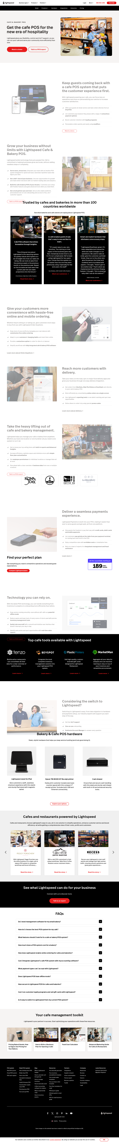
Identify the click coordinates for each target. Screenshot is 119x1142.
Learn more (16, 673)
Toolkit (66, 1083)
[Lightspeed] (8, 2)
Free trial (111, 3)
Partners (66, 1068)
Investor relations (85, 1080)
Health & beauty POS (24, 1082)
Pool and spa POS (24, 1092)
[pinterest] (61, 1113)
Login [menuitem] (84, 3)
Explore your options (59, 804)
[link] (100, 3)
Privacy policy (62, 1121)
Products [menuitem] (34, 3)
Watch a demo (17, 49)
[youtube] (71, 1113)
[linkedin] (66, 1113)
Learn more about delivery (72, 411)
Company (83, 1068)
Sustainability (83, 1083)
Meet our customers (59, 274)
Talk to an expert (59, 901)
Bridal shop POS (23, 1073)
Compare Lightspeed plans (18, 571)
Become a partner (69, 1080)
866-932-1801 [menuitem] (100, 3)
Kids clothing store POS (25, 1070)
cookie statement (55, 1140)
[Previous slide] (5, 852)
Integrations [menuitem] (63, 8)
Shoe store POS (23, 1075)
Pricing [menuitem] (82, 8)
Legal (81, 1085)
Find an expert (68, 1078)
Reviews (82, 1073)
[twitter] (52, 1113)
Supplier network (69, 1073)
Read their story (26, 279)
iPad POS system (11, 1070)
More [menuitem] (90, 3)
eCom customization (69, 1075)
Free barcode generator (55, 1070)
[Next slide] (113, 852)
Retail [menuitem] (36, 8)
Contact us (83, 1075)
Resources (52, 1068)
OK (104, 1140)
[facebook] (47, 1113)
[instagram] (57, 1113)
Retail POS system (24, 1068)
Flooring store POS (24, 1089)
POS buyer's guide (54, 1091)
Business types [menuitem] (23, 3)
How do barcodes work (41, 1084)
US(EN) (55, 1121)
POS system (10, 1068)
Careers (82, 1078)
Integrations (67, 1070)
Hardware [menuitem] (54, 8)
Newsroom (83, 1070)
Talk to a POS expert (38, 49)
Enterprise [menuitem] (74, 8)
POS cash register (11, 1075)
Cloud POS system (12, 1073)
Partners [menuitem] (42, 3)
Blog (36, 1068)
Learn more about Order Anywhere (20, 353)
